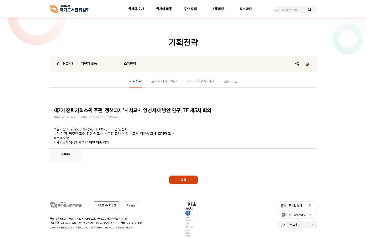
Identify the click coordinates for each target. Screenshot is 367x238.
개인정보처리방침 (107, 205)
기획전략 (135, 81)
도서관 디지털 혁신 (164, 81)
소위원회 (130, 63)
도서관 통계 (295, 205)
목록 (183, 180)
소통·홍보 (231, 81)
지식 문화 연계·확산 (200, 81)
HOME (68, 63)
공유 (297, 63)
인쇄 (307, 63)
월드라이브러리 (297, 215)
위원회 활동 (89, 63)
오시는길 (130, 205)
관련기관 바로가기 (289, 224)
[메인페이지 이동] (69, 9)
